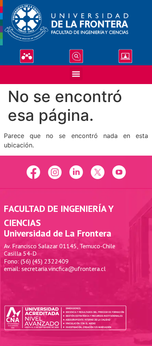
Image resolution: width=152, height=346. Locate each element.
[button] (76, 73)
